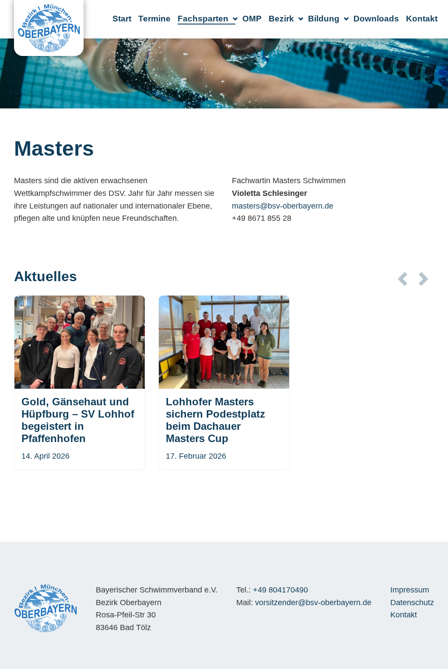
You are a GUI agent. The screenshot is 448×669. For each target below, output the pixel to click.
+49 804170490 (280, 589)
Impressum (409, 589)
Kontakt (422, 18)
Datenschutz (412, 602)
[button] (403, 279)
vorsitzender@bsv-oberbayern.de (313, 602)
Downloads (376, 18)
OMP (252, 18)
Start (121, 18)
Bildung (324, 18)
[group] (79, 382)
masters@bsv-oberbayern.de (282, 206)
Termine (154, 18)
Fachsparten (203, 18)
